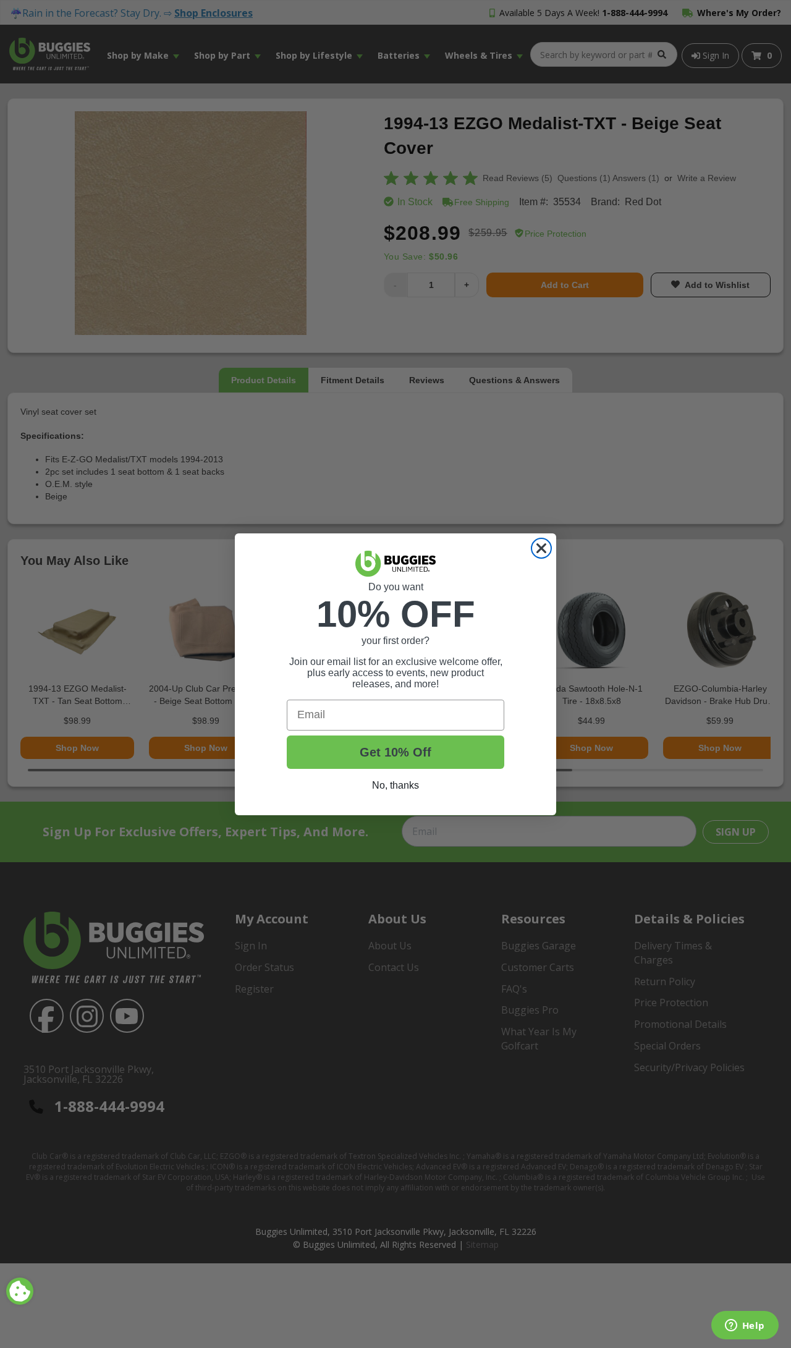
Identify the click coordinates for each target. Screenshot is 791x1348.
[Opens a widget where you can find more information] (745, 1326)
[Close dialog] (541, 548)
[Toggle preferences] (19, 1291)
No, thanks (395, 785)
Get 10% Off (395, 752)
